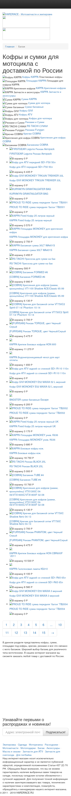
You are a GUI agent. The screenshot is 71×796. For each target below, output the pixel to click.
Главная (9, 46)
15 (43, 632)
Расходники (51, 744)
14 (34, 632)
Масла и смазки (12, 751)
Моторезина (36, 744)
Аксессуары (53, 748)
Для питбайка (24, 754)
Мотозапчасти (10, 748)
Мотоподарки (28, 748)
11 (7, 632)
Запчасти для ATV (33, 751)
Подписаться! (55, 732)
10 (60, 624)
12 (16, 632)
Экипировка (9, 744)
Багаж (41, 748)
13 (25, 632)
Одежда (22, 744)
